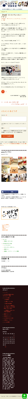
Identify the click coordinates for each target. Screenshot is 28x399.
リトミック (10, 18)
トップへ (6, 292)
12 (8, 339)
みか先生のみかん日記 (7, 243)
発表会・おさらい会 (8, 241)
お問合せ (4, 228)
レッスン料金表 (5, 224)
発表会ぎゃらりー (7, 316)
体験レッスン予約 (9, 301)
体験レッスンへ (5, 227)
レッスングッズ (16, 18)
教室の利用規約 (8, 303)
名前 (2, 128)
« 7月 (5, 346)
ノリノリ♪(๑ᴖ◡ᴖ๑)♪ (19, 104)
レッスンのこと (7, 245)
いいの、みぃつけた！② (9, 102)
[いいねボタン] (3, 91)
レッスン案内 (7, 297)
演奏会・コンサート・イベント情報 (11, 251)
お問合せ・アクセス (8, 320)
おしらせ (4, 239)
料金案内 (7, 299)
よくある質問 (7, 322)
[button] (5, 161)
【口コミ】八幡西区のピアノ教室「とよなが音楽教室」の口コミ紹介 (9, 307)
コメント (4, 115)
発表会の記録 (5, 230)
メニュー (3, 11)
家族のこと (6, 249)
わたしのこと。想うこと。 (9, 247)
